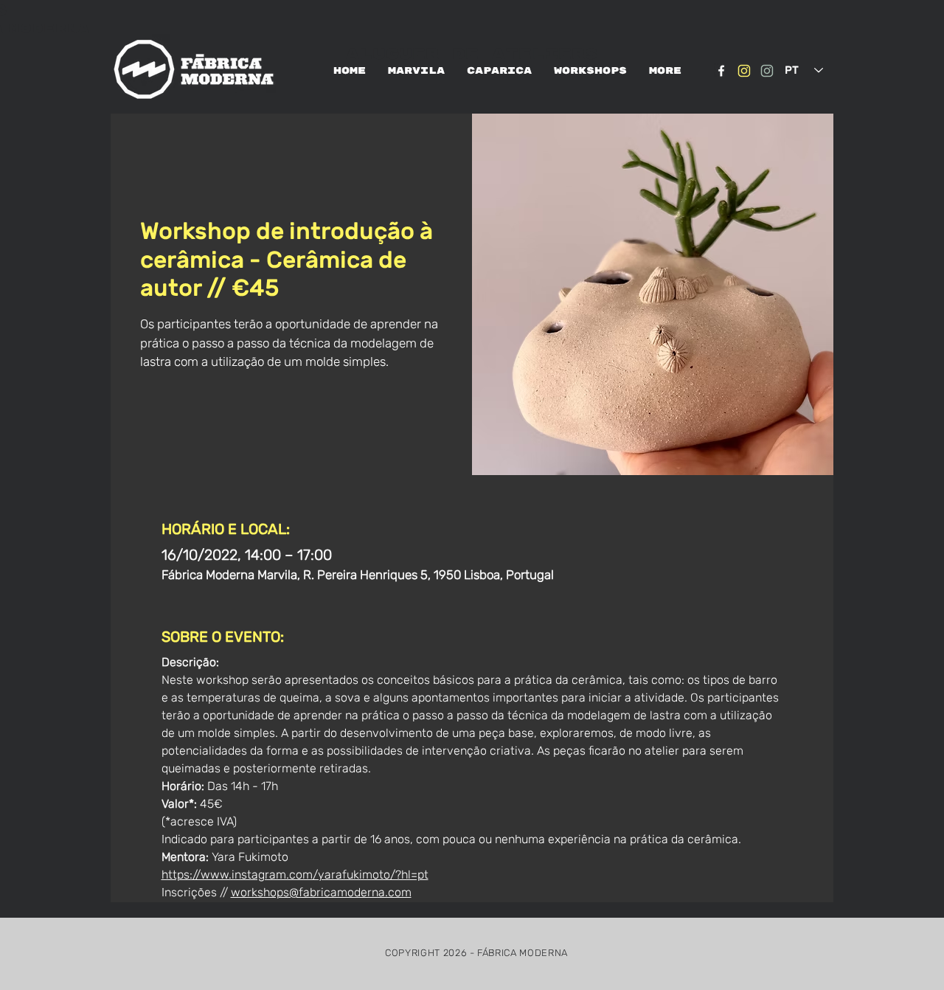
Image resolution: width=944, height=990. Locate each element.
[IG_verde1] (767, 70)
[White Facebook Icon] (721, 70)
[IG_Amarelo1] (744, 70)
